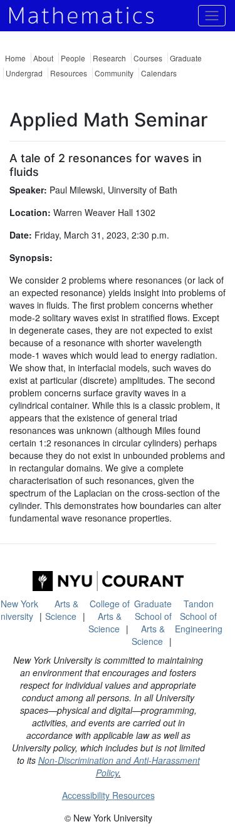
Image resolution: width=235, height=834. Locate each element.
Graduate (186, 58)
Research (109, 58)
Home (15, 58)
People (73, 58)
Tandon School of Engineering (198, 616)
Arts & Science (62, 609)
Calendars (159, 73)
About (43, 58)
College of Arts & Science (109, 616)
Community (114, 73)
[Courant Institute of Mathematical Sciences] (108, 581)
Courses (147, 58)
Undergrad (24, 73)
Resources (68, 73)
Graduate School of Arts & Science (152, 622)
